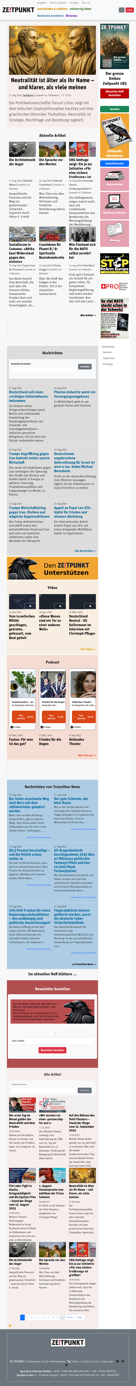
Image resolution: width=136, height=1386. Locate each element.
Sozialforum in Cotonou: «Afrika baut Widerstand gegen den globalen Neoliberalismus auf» (21, 253)
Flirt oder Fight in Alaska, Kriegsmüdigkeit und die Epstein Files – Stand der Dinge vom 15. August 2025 (22, 1197)
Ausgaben (41, 3)
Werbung (108, 364)
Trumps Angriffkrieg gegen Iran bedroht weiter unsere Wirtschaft (29, 459)
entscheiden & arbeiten (52, 9)
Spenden (115, 109)
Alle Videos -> (88, 649)
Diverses (71, 15)
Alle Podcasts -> (87, 756)
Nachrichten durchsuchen (21, 364)
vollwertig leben (80, 9)
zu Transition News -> (84, 964)
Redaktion (28, 95)
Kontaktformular (115, 163)
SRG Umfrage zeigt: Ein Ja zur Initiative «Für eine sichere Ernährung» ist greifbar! (80, 168)
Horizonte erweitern (50, 15)
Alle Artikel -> (88, 315)
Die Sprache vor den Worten (51, 162)
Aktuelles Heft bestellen (114, 93)
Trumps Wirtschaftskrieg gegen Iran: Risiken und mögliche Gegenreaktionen (29, 513)
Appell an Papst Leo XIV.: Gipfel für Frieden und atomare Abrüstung (73, 513)
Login (129, 10)
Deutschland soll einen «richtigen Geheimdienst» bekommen (28, 397)
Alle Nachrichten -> (85, 551)
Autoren (107, 352)
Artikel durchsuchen (19, 1085)
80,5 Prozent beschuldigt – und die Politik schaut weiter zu (29, 855)
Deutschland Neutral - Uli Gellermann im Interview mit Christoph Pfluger (82, 625)
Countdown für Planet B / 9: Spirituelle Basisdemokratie (51, 251)
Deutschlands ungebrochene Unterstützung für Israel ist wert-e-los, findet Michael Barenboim (74, 463)
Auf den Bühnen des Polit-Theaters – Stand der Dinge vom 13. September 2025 (82, 1123)
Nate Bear (88, 265)
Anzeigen (74, 3)
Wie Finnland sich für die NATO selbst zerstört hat (82, 251)
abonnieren (10, 1326)
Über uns (86, 3)
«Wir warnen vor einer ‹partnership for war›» (51, 1119)
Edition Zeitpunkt (58, 3)
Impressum (108, 358)
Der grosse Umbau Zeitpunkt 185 (115, 79)
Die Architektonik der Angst (22, 162)
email (51, 1034)
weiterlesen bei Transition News (38, 838)
